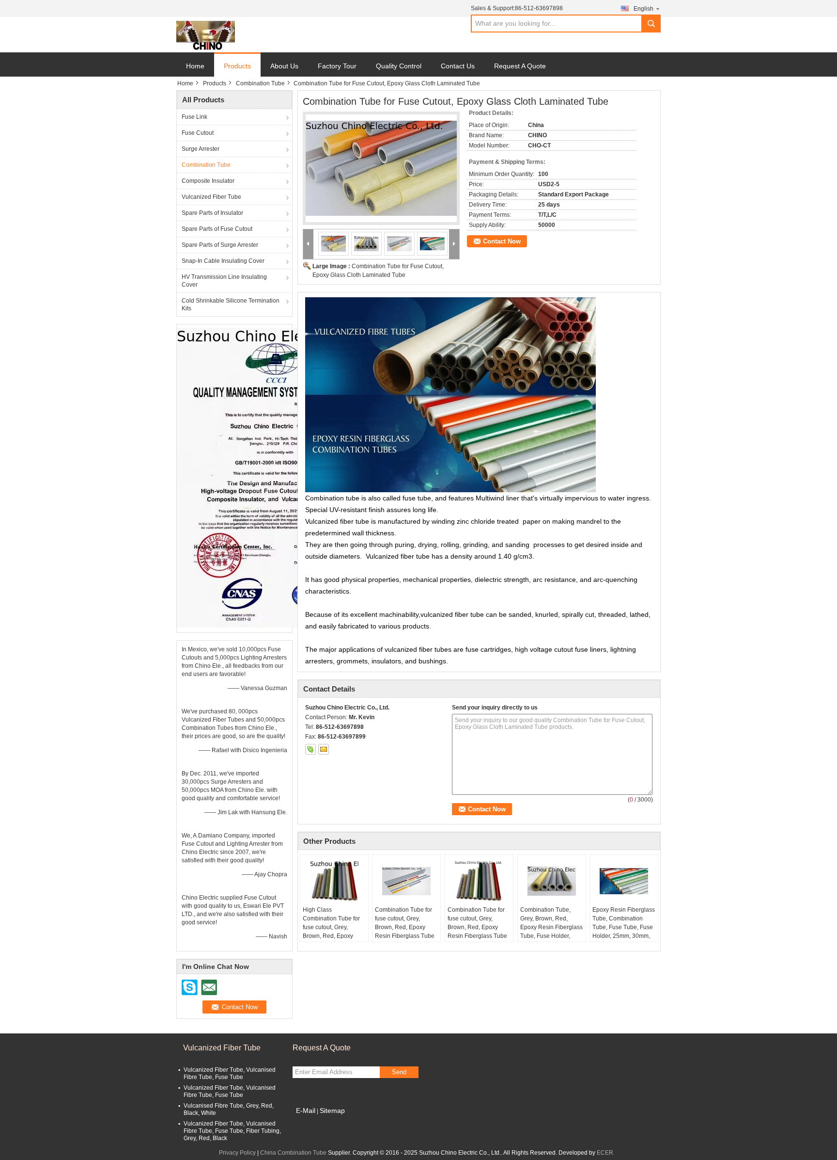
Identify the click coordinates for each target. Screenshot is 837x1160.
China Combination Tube (293, 1152)
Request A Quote (520, 66)
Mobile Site (313, 1122)
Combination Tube (260, 83)
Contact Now (502, 241)
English (643, 8)
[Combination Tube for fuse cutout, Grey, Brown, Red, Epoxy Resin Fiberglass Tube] (406, 881)
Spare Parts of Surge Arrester (220, 245)
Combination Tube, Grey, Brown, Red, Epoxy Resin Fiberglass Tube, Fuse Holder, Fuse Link (551, 927)
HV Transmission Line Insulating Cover (224, 281)
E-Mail (305, 1110)
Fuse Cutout (198, 132)
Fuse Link (194, 116)
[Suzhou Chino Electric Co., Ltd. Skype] (310, 749)
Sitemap (332, 1110)
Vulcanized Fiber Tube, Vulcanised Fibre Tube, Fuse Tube (230, 1073)
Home (195, 66)
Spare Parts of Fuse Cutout (217, 229)
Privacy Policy (237, 1152)
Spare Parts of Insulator (212, 212)
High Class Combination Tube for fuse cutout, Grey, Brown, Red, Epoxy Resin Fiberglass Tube (332, 927)
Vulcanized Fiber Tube (211, 196)
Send (399, 1072)
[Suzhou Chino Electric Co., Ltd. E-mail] (323, 749)
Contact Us (458, 66)
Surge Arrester (200, 148)
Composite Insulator (208, 180)
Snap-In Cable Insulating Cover (223, 261)
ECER (605, 1152)
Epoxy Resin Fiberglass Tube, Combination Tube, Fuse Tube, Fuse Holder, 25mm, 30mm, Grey (623, 927)
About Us (284, 66)
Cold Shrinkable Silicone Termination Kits (230, 304)
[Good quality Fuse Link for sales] (276, 477)
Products (237, 66)
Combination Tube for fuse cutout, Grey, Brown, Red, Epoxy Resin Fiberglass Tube (404, 922)
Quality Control (398, 66)
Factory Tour (337, 66)
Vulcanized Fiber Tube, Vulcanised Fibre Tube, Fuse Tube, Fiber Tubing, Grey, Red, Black (232, 1131)
